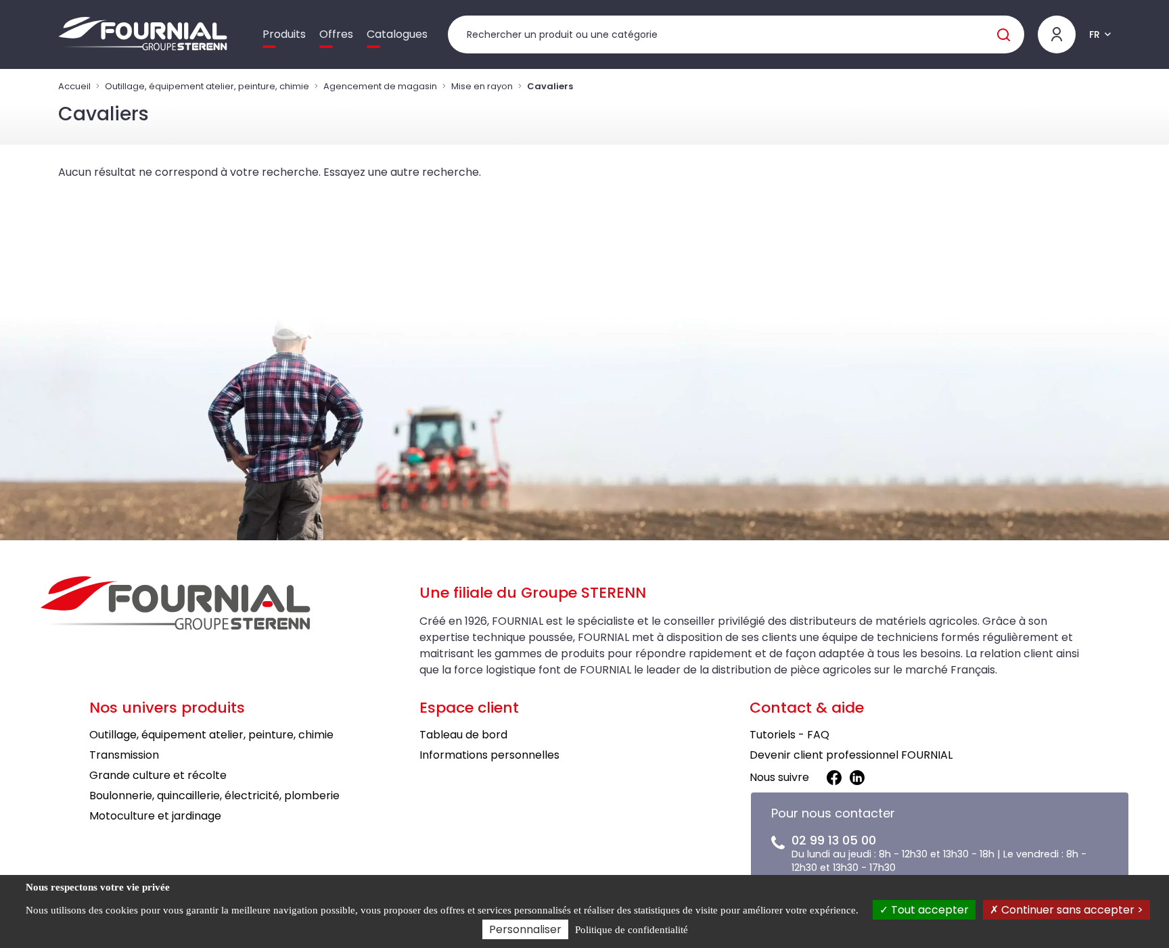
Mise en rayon (482, 86)
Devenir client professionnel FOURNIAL (851, 755)
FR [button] (1094, 34)
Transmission (124, 755)
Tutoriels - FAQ (789, 734)
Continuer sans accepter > (1071, 910)
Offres (336, 34)
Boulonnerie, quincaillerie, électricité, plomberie (214, 795)
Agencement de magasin (380, 86)
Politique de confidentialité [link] (631, 929)
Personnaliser (525, 929)
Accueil (74, 86)
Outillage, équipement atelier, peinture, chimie (207, 86)
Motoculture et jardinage (155, 816)
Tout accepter (928, 910)
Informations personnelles (489, 755)
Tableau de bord (463, 734)
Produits (284, 34)
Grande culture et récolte (158, 775)
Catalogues (397, 34)
